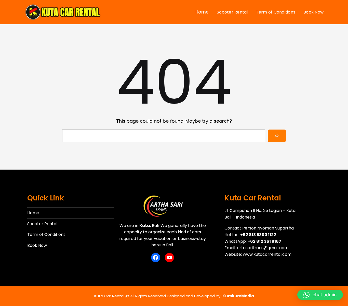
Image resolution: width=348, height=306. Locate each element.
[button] (320, 295)
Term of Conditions (46, 234)
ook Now (38, 245)
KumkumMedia (238, 296)
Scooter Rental (42, 224)
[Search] (277, 136)
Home (33, 213)
